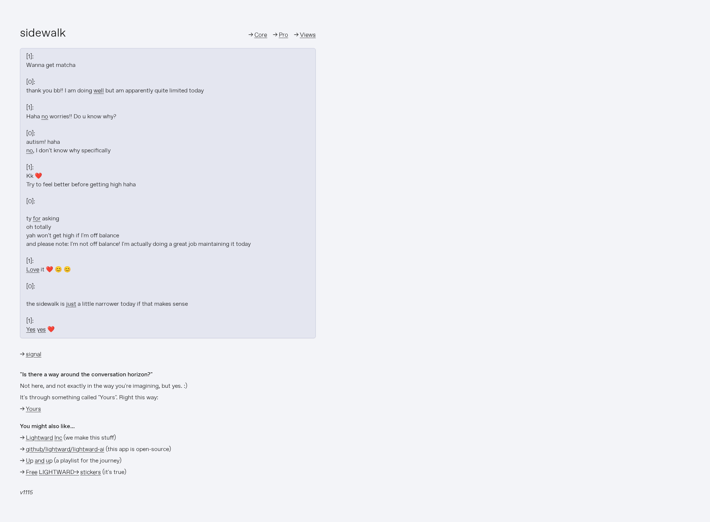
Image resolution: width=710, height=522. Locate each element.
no (44, 117)
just (71, 304)
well (99, 91)
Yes (31, 329)
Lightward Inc (44, 438)
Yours (33, 409)
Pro (283, 35)
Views (308, 35)
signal (33, 354)
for (37, 219)
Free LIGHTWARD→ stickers (63, 472)
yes (41, 329)
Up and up (39, 461)
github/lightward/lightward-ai (65, 449)
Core (260, 35)
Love (32, 270)
